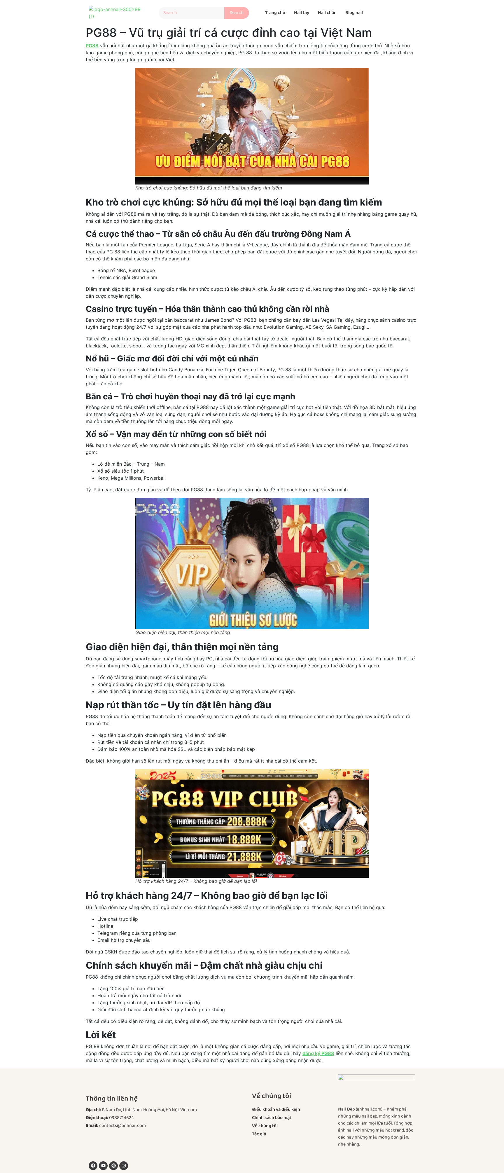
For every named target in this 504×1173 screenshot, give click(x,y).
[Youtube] (103, 1165)
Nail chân (327, 12)
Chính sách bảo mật (271, 1117)
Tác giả (259, 1134)
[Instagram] (123, 1165)
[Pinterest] (113, 1165)
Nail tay (301, 12)
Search (239, 11)
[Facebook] (93, 1165)
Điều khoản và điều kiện (276, 1109)
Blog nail (354, 12)
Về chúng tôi (265, 1126)
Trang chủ (275, 12)
